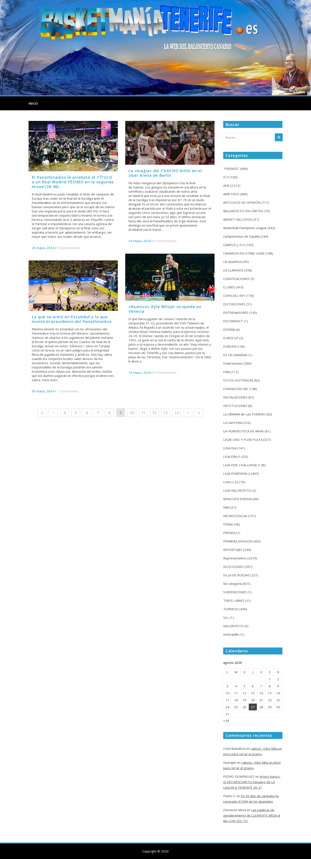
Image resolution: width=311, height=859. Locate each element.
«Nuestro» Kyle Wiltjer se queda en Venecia (164, 309)
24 (227, 707)
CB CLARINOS (233, 270)
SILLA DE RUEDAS (236, 575)
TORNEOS (230, 609)
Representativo (234, 558)
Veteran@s (231, 634)
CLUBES (229, 287)
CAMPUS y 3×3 (234, 245)
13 (165, 412)
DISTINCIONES (234, 304)
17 (227, 700)
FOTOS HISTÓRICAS (238, 380)
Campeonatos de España (241, 236)
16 (278, 693)
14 (177, 412)
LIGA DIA (229, 448)
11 (143, 412)
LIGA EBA (230, 456)
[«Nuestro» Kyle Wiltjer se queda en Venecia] (170, 277)
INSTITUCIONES (235, 406)
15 (270, 693)
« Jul (226, 720)
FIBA (226, 372)
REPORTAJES (232, 550)
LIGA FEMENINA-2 (236, 473)
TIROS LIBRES (233, 600)
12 (154, 412)
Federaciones (233, 363)
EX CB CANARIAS (235, 355)
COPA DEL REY (234, 295)
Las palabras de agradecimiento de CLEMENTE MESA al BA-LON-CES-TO (251, 815)
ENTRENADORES (235, 312)
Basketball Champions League (245, 228)
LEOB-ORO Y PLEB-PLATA (242, 439)
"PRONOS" (231, 168)
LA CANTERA (232, 423)
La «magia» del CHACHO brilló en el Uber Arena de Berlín (165, 173)
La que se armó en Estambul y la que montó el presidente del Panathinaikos (72, 319)
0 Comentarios (68, 248)
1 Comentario (67, 391)
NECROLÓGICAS (235, 516)
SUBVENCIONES (235, 592)
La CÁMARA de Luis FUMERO (244, 414)
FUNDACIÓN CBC (235, 389)
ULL (226, 617)
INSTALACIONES (235, 397)
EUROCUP (230, 338)
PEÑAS (228, 524)
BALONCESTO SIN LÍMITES (243, 211)
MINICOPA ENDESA (237, 499)
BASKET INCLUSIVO (237, 219)
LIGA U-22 (230, 482)
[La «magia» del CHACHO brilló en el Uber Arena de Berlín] (170, 143)
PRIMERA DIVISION (237, 541)
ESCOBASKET (233, 321)
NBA (226, 507)
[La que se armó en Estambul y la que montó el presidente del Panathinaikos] (73, 285)
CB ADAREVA (232, 262)
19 (244, 700)
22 (270, 700)
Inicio (33, 103)
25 (236, 707)
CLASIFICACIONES (236, 279)
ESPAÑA (229, 329)
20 (253, 700)
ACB (226, 185)
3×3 (226, 177)
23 (278, 700)
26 (244, 707)
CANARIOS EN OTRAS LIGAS (243, 253)
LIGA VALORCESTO (237, 490)
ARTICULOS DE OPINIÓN (241, 202)
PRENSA (229, 533)
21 (261, 700)
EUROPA (229, 346)
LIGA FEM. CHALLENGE (240, 465)
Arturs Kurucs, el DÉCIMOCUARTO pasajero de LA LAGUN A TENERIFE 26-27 (252, 782)
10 (132, 412)
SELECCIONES (233, 566)
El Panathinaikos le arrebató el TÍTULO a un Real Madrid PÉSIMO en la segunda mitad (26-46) (73, 182)
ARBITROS (231, 194)
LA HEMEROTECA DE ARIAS (243, 431)
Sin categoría (232, 583)
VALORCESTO (233, 626)
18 (236, 700)
